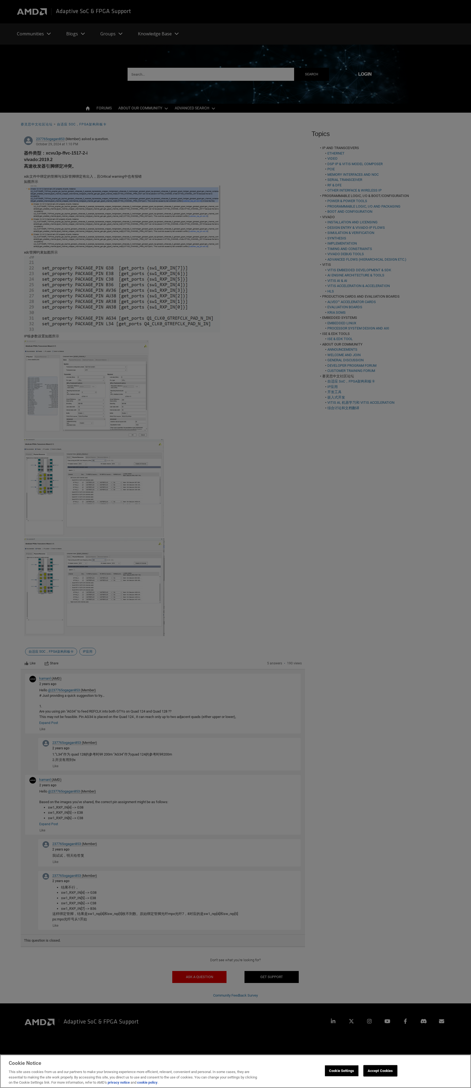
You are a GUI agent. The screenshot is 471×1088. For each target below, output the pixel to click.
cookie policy (147, 1082)
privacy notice (119, 1082)
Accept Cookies (380, 1071)
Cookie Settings (341, 1071)
